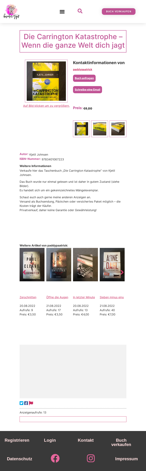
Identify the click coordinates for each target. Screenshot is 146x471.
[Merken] (31, 403)
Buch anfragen (84, 78)
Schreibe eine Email (87, 89)
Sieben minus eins (112, 297)
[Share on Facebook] (26, 403)
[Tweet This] (21, 403)
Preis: (78, 108)
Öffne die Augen (57, 297)
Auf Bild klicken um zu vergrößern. (46, 106)
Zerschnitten (28, 297)
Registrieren (17, 440)
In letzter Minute (84, 297)
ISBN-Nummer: (30, 158)
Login (50, 440)
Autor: (24, 154)
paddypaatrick (82, 69)
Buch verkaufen (121, 442)
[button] (62, 12)
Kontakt (86, 440)
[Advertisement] (73, 372)
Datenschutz (19, 458)
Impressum (126, 458)
